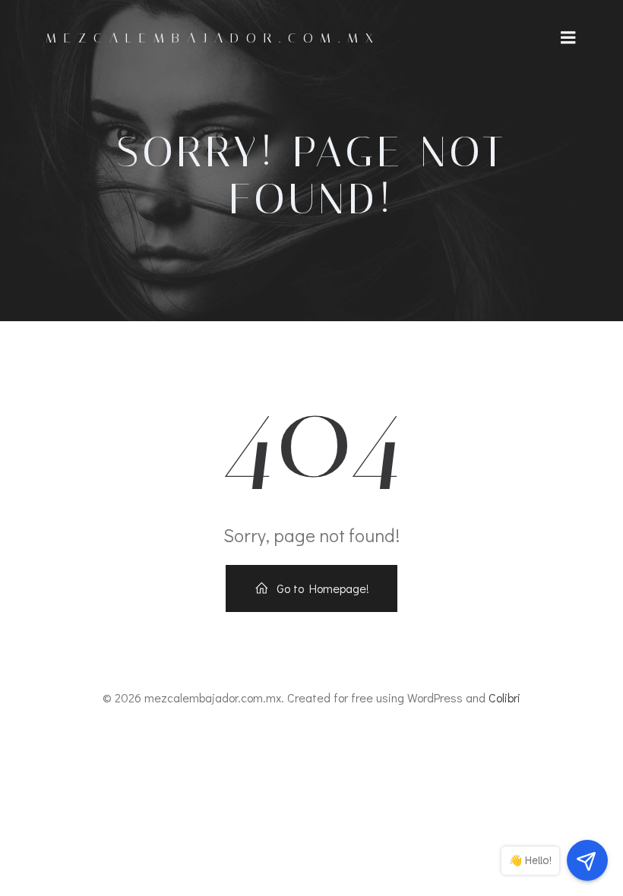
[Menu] (568, 38)
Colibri (504, 697)
